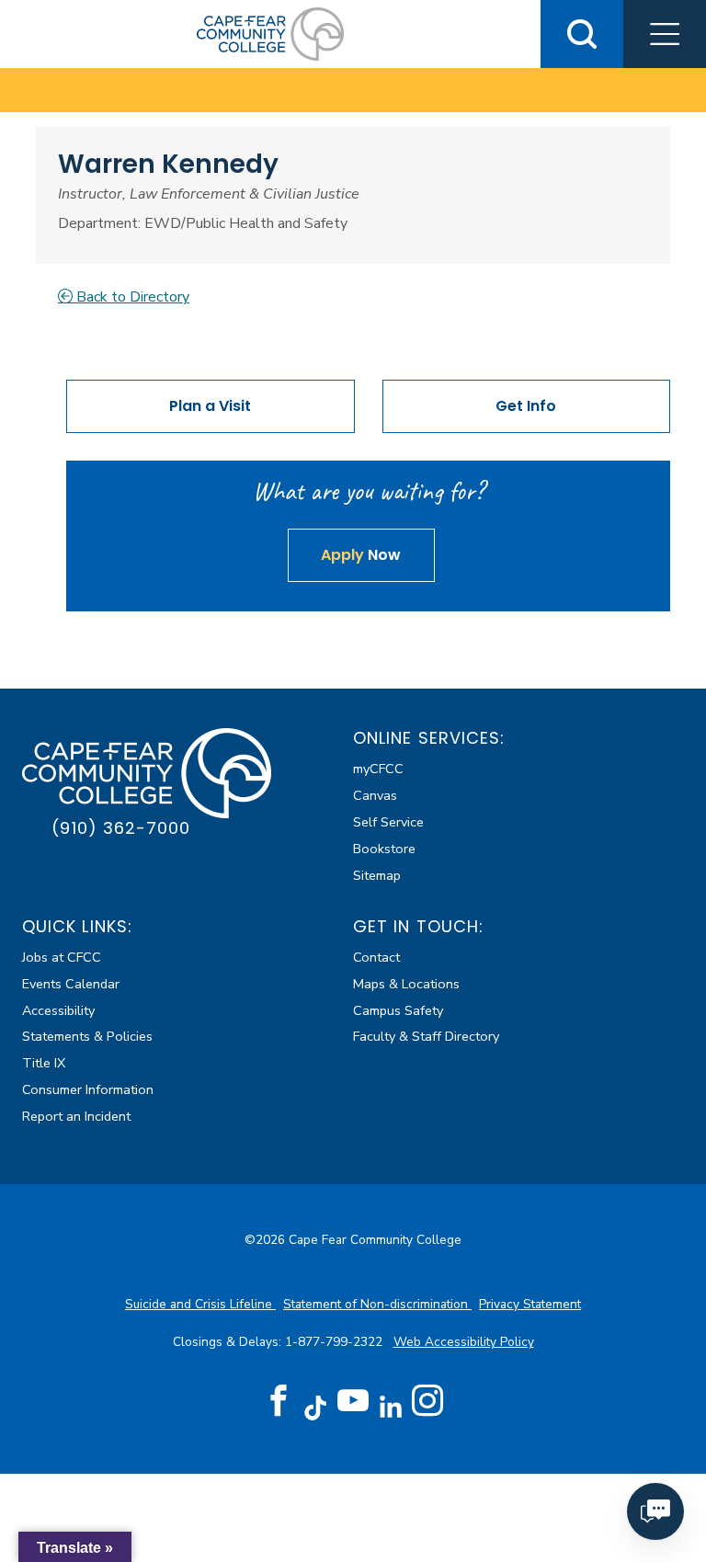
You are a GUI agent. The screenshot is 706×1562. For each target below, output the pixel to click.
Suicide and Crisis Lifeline (200, 1304)
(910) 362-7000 (120, 827)
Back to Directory (131, 297)
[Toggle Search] (581, 34)
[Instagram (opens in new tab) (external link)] (427, 1401)
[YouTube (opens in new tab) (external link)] (353, 1401)
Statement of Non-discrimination (377, 1304)
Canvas (375, 795)
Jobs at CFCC (61, 957)
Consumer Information (88, 1089)
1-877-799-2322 (335, 1342)
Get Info (525, 405)
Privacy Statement (530, 1304)
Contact (376, 957)
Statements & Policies (87, 1036)
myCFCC (378, 768)
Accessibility (58, 1010)
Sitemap (377, 875)
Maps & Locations (406, 984)
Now (361, 554)
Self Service (388, 822)
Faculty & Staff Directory (426, 1036)
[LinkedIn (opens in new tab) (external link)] (390, 1407)
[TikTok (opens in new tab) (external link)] (315, 1407)
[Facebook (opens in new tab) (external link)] (278, 1401)
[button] (664, 34)
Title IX (43, 1063)
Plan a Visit (210, 405)
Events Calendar (71, 984)
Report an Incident (76, 1116)
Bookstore (384, 848)
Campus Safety (398, 1010)
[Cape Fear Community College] (270, 33)
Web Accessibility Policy (463, 1342)
